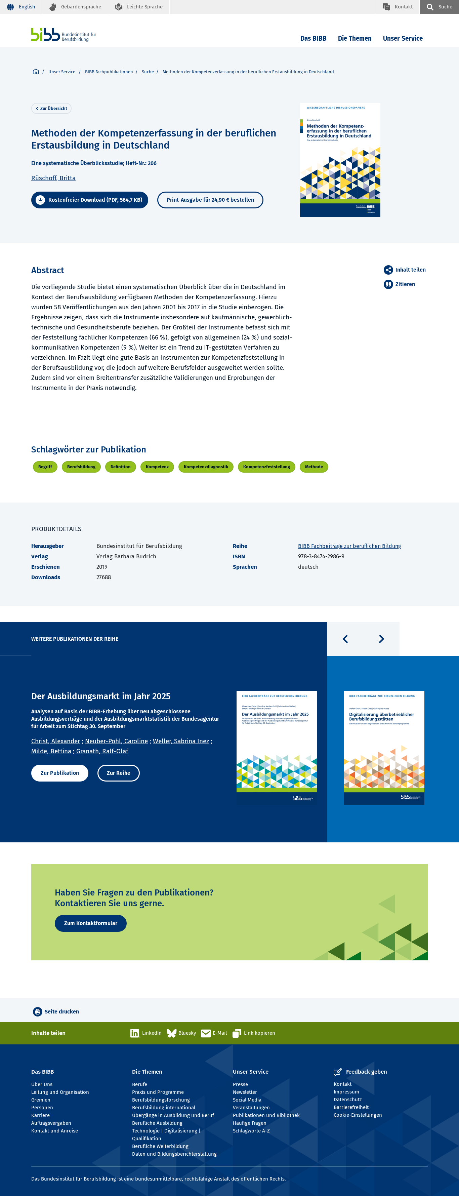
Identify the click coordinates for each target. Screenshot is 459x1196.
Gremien (40, 1100)
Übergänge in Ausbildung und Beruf (173, 1115)
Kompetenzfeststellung (266, 466)
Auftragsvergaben (51, 1123)
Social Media (247, 1100)
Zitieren (405, 284)
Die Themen (355, 38)
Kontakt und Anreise (54, 1131)
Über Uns (41, 1084)
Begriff (45, 466)
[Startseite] (36, 72)
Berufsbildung (81, 466)
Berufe (139, 1084)
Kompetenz (157, 466)
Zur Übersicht (53, 108)
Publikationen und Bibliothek (266, 1115)
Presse (240, 1084)
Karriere (40, 1115)
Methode (314, 466)
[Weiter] (381, 639)
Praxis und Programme (158, 1092)
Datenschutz (348, 1100)
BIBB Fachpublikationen (109, 71)
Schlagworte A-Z (251, 1131)
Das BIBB (313, 38)
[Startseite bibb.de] (74, 35)
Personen (42, 1108)
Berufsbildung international (163, 1108)
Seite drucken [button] (62, 1011)
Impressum (346, 1092)
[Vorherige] (345, 639)
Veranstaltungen (251, 1108)
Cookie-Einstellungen (358, 1115)
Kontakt (342, 1084)
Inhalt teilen (410, 270)
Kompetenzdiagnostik (206, 466)
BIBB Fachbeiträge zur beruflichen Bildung (349, 546)
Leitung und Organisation (60, 1092)
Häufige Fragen (249, 1123)
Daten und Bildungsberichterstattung (174, 1154)
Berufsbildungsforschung (161, 1100)
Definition (121, 466)
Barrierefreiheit (351, 1107)
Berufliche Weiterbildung (160, 1146)
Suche (148, 71)
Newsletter (245, 1092)
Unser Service (403, 38)
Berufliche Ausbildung (157, 1123)
